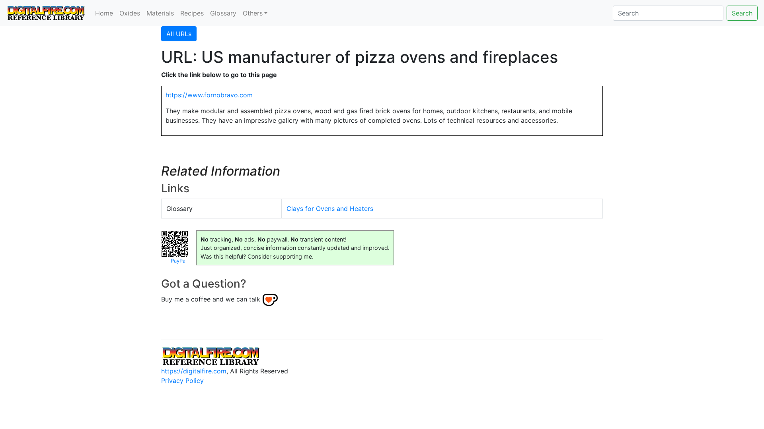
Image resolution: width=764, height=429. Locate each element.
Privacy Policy (182, 381)
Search (742, 13)
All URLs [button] (178, 34)
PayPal (179, 261)
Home (104, 13)
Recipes (192, 13)
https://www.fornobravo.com (209, 95)
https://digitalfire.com (193, 371)
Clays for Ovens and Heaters (329, 209)
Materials (160, 13)
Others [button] (253, 13)
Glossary (223, 13)
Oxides (129, 13)
